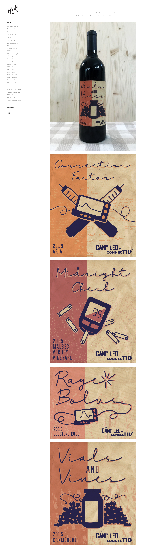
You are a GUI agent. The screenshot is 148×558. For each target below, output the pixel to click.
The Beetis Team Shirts (14, 100)
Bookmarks (10, 32)
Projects (10, 22)
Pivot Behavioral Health (14, 89)
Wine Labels (11, 86)
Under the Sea (11, 69)
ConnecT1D (11, 97)
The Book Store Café (13, 40)
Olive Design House (13, 83)
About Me (10, 107)
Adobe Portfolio (90, 554)
